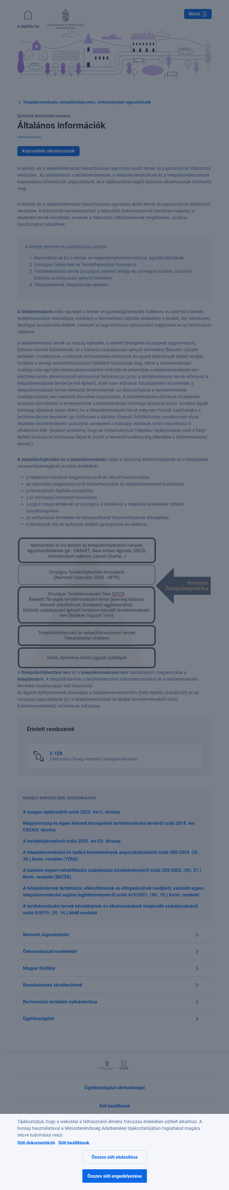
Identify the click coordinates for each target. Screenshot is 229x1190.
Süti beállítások (73, 1143)
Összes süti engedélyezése (114, 1176)
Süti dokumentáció (36, 1143)
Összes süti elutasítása (115, 1157)
